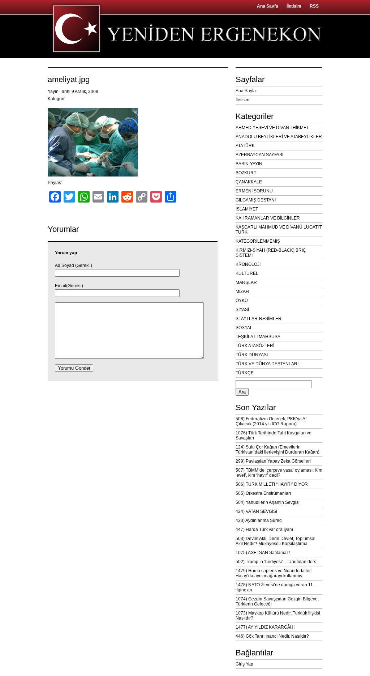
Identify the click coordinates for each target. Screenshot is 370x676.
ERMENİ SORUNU (254, 191)
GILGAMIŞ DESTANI (256, 200)
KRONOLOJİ (248, 264)
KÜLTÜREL (247, 273)
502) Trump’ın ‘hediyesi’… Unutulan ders (276, 561)
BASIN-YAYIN (249, 163)
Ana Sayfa (267, 6)
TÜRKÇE (245, 372)
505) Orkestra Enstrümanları (263, 493)
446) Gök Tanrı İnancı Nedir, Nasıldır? (272, 636)
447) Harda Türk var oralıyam (264, 529)
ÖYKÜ (242, 300)
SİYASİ (242, 309)
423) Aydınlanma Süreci (259, 520)
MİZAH (242, 291)
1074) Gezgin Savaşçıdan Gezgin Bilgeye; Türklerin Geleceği (277, 601)
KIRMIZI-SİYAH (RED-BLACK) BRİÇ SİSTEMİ (271, 253)
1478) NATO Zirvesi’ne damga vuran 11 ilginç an (274, 587)
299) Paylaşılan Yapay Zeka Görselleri (273, 461)
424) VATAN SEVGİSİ (256, 511)
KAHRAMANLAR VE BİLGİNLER (268, 218)
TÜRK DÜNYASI (252, 354)
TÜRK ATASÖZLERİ (255, 345)
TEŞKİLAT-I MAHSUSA (258, 336)
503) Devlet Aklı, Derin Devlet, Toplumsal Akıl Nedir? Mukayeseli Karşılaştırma (275, 541)
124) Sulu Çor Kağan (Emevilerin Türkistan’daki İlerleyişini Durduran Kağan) (277, 450)
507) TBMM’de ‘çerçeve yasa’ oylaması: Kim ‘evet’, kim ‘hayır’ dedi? (279, 473)
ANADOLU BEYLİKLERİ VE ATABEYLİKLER (279, 136)
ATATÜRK (245, 145)
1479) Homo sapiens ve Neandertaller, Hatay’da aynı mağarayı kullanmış (273, 573)
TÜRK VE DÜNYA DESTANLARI (267, 363)
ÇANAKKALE (249, 181)
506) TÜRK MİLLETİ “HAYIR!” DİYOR (272, 484)
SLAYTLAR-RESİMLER (258, 318)
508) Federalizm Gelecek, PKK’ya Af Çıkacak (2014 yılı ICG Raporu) (271, 421)
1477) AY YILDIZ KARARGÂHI (265, 627)
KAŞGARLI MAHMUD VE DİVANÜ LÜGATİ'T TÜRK (279, 230)
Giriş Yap (244, 664)
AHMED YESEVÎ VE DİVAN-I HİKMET (272, 127)
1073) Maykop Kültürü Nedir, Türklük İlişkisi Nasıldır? (278, 616)
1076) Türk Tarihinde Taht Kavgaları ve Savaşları (273, 435)
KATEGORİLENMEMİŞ (258, 241)
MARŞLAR (246, 282)
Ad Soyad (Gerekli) (73, 265)
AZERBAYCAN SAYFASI (259, 154)
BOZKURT (246, 172)
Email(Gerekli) (69, 285)
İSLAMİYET (247, 209)
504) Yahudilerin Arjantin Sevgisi (268, 502)
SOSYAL (244, 327)
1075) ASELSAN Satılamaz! (263, 552)
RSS (314, 6)
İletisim (294, 6)
